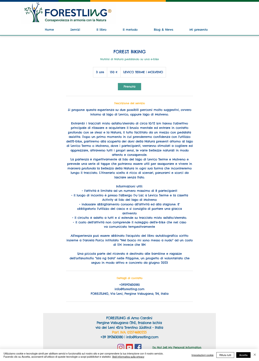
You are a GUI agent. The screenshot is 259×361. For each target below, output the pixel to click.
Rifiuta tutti (225, 355)
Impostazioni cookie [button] (203, 355)
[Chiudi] (255, 355)
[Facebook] (138, 347)
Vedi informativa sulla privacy (128, 356)
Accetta (243, 355)
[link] (129, 86)
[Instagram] (120, 347)
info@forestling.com (142, 337)
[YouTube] (129, 347)
